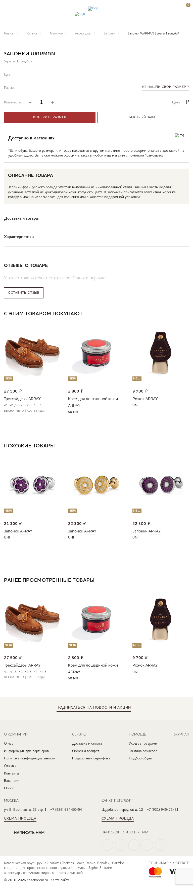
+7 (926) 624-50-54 (66, 810)
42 (21, 405)
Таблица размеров (143, 751)
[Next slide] (185, 314)
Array (34, 399)
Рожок (138, 399)
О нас (8, 743)
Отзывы (10, 766)
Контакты (11, 773)
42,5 (28, 405)
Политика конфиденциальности (29, 758)
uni (135, 405)
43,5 (43, 405)
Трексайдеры (15, 399)
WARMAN (43, 54)
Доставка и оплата (87, 743)
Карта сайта (60, 880)
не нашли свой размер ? (165, 87)
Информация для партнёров (26, 751)
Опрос (9, 788)
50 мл (73, 412)
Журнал (181, 734)
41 (6, 405)
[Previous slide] (170, 314)
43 (36, 405)
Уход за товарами (143, 743)
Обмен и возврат (85, 751)
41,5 (13, 405)
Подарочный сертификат (92, 758)
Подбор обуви (140, 758)
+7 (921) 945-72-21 (162, 810)
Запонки (11, 531)
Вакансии (11, 781)
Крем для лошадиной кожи (93, 399)
